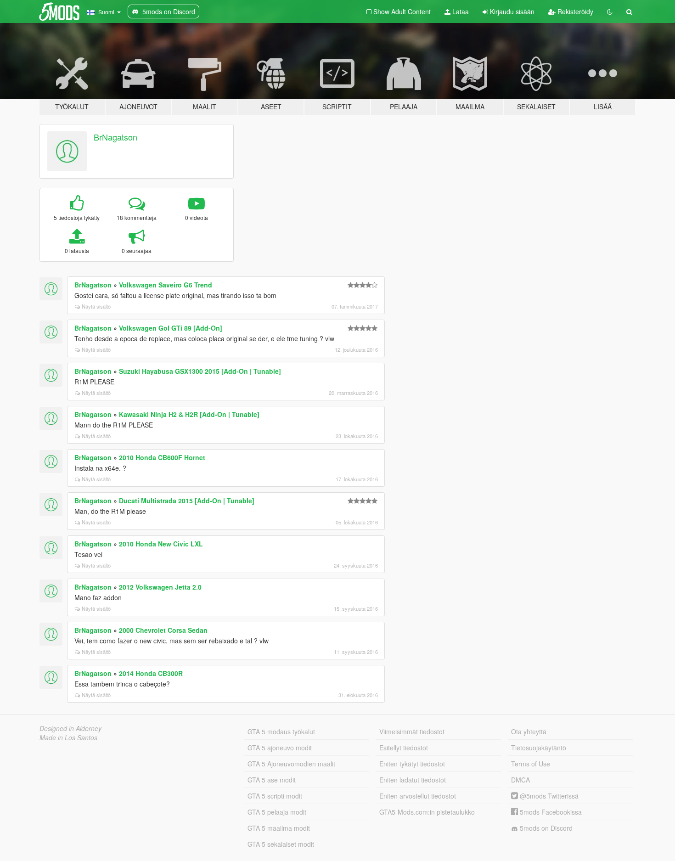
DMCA (520, 779)
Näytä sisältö (96, 306)
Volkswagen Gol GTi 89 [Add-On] (170, 327)
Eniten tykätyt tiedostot (412, 763)
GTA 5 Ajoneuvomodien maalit (291, 763)
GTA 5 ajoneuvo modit (280, 747)
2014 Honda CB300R (151, 673)
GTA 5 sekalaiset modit (281, 844)
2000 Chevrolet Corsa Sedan (163, 630)
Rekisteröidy (574, 11)
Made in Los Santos (68, 737)
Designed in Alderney (70, 728)
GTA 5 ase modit (272, 779)
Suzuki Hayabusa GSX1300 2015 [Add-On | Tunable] (200, 371)
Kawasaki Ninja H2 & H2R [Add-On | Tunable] (189, 414)
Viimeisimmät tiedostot (411, 731)
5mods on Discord (545, 828)
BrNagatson (115, 137)
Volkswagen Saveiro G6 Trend (165, 284)
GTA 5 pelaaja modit (277, 811)
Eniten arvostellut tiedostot (417, 795)
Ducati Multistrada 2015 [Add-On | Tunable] (186, 500)
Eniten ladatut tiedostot (412, 779)
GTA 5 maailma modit (279, 828)
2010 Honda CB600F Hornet (162, 457)
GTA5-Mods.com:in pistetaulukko (427, 811)
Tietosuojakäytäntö (538, 747)
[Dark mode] (609, 11)
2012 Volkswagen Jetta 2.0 (160, 586)
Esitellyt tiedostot (403, 747)
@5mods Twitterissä (548, 795)
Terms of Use (530, 763)
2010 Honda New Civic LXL (161, 543)
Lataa (459, 11)
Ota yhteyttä (528, 731)
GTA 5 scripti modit (275, 795)
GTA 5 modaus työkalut (281, 731)
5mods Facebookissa (550, 811)
